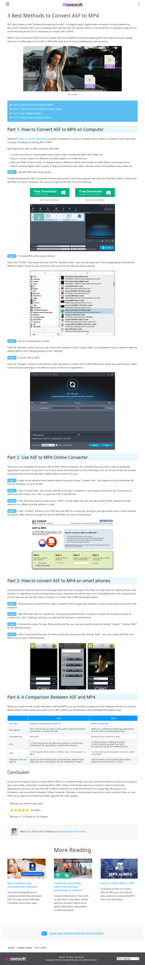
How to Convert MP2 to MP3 (118, 883)
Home (11, 947)
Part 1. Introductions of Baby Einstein (33, 104)
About (62, 957)
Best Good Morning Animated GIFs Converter (22, 884)
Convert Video (78, 831)
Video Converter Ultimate (31, 138)
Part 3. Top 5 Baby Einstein (27, 113)
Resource (79, 957)
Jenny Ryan (61, 831)
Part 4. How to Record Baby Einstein (32, 117)
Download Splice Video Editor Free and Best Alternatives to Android (68, 886)
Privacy (70, 957)
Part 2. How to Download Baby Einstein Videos (38, 109)
